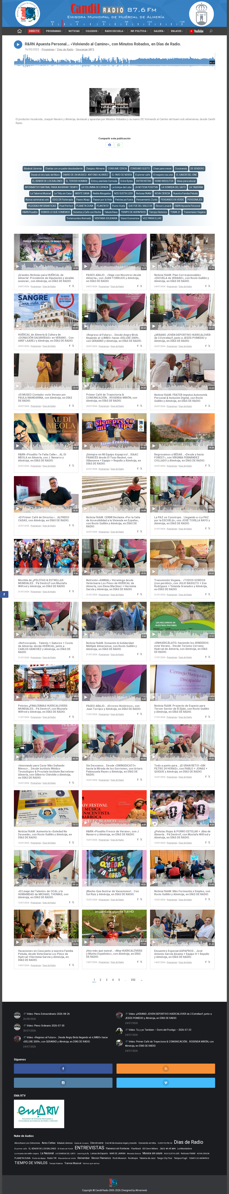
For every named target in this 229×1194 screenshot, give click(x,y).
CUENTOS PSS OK (165, 1143)
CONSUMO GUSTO (140, 168)
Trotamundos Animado (79, 218)
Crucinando (181, 168)
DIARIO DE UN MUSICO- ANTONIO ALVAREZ (85, 174)
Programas (48, 49)
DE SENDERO (197, 168)
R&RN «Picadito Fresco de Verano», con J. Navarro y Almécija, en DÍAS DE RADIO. (112, 833)
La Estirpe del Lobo (122, 187)
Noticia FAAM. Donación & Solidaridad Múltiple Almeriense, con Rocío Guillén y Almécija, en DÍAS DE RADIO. (111, 646)
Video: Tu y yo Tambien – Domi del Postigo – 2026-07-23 (159, 1029)
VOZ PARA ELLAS (152, 218)
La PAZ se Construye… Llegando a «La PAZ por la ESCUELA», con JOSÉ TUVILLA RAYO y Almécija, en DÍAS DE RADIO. (182, 520)
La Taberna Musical (40, 193)
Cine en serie (96, 1143)
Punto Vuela (118, 206)
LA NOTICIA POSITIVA (146, 187)
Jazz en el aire (168, 1148)
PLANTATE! (103, 206)
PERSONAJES (194, 199)
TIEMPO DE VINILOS (30, 1163)
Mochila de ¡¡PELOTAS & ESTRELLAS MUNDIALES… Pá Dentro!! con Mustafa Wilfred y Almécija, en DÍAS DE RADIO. (42, 583)
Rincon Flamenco (101, 1158)
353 (133, 979)
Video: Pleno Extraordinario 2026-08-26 (48, 1013)
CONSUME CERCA (117, 168)
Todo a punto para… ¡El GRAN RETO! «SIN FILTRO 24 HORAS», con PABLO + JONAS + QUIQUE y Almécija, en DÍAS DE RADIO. (180, 768)
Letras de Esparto (99, 1153)
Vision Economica (130, 218)
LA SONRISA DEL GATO (173, 187)
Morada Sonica (134, 1153)
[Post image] (17, 1015)
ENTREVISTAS (143, 181)
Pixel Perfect (66, 206)
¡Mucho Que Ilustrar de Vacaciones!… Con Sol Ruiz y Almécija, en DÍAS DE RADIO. (112, 893)
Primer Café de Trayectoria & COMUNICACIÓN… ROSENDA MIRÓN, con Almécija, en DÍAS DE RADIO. (111, 397)
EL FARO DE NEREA (122, 174)
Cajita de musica (81, 1143)
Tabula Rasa (111, 212)
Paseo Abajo (83, 199)
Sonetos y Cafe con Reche (87, 212)
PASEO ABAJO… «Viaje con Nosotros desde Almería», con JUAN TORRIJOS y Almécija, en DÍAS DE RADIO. (113, 278)
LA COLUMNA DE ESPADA (94, 187)
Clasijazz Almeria (95, 168)
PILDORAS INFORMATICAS (42, 206)
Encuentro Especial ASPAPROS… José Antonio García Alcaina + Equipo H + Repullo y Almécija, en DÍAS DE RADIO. (181, 954)
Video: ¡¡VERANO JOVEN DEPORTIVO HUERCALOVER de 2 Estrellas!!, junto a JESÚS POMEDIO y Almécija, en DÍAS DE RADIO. (168, 1016)
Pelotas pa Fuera (124, 199)
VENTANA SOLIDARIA (106, 218)
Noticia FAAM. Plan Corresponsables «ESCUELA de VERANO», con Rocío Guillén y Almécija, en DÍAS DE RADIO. (181, 278)
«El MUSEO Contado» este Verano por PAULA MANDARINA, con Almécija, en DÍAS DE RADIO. (45, 397)
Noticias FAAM (143, 193)
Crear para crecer (162, 168)
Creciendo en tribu (147, 1143)
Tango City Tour (164, 1158)
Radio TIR (51, 1158)
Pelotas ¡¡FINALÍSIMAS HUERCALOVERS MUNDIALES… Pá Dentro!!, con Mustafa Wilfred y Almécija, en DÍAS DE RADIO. (42, 708)
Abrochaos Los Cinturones (27, 1143)
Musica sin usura (152, 1153)
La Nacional (47, 1153)
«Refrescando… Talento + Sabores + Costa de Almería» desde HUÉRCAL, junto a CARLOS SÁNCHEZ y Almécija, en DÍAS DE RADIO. (45, 647)
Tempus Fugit (180, 1158)
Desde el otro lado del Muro (45, 174)
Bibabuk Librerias (33, 168)
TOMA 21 (175, 212)
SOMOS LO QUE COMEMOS (55, 212)
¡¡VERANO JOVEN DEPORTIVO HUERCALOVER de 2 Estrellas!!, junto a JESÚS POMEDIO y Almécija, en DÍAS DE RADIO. (182, 337)
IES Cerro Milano (150, 1148)
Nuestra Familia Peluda (185, 193)
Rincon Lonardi (163, 206)
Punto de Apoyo (39, 1158)
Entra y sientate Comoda (104, 181)
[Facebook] (69, 286)
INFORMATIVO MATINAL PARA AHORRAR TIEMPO (51, 187)
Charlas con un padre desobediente (64, 168)
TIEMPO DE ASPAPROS (133, 212)
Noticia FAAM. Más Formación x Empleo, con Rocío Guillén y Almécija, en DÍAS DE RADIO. (182, 893)
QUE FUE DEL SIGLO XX (140, 206)
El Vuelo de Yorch (65, 1148)
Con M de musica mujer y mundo (121, 1143)
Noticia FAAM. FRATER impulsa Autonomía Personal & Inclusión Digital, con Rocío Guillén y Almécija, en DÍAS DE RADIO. (180, 397)
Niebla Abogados (102, 193)
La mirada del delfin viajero (26, 1153)
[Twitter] (73, 286)
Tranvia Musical (72, 1163)
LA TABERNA (196, 187)
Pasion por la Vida (102, 199)
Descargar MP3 (85, 49)
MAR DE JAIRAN (117, 1153)
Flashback (136, 1148)
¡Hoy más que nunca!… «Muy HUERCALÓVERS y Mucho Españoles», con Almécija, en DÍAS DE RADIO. (114, 953)
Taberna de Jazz (147, 1158)
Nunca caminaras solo (37, 199)
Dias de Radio (65, 49)
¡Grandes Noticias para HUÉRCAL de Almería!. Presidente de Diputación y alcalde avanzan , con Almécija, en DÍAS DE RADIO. (46, 278)
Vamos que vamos (91, 1163)
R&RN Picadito (30, 212)
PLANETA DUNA (84, 206)
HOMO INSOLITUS (164, 181)
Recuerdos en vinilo (67, 1158)
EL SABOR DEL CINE (186, 174)
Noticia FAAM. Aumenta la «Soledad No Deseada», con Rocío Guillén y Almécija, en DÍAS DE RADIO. (45, 834)
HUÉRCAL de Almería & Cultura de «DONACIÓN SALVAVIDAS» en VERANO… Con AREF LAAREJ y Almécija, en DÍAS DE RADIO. (46, 337)
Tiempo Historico (158, 212)
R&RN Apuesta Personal (187, 206)
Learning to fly (83, 1153)
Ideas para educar (186, 181)
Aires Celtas (48, 1142)
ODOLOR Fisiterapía (62, 199)
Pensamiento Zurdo (146, 199)
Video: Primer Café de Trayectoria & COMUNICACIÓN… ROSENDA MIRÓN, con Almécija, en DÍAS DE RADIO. (169, 1043)
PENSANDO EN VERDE (172, 199)
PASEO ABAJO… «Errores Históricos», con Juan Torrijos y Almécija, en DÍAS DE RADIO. (113, 707)
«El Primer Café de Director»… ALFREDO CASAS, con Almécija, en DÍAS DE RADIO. (43, 519)
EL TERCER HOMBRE (77, 181)
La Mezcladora (184, 1148)
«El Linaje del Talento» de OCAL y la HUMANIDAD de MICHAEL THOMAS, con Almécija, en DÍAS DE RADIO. (43, 894)
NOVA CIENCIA (162, 193)
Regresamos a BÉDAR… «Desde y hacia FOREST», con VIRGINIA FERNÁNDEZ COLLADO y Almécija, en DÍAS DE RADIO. (179, 457)
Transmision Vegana (195, 212)
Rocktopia (133, 1158)
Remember (83, 1158)
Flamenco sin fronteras (117, 1148)
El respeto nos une (163, 174)
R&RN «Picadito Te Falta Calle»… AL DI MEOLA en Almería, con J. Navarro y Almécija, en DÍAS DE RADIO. (42, 457)
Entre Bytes (127, 181)
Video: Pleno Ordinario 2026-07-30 (45, 1025)
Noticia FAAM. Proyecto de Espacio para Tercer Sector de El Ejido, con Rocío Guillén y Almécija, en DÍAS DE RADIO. (181, 708)
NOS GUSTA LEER (123, 193)
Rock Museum (119, 1158)
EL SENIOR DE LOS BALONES (47, 181)
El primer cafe (142, 174)
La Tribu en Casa (63, 193)
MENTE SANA (82, 193)
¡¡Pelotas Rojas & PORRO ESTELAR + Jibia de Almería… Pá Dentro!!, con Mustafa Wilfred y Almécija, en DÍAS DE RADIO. (182, 834)
